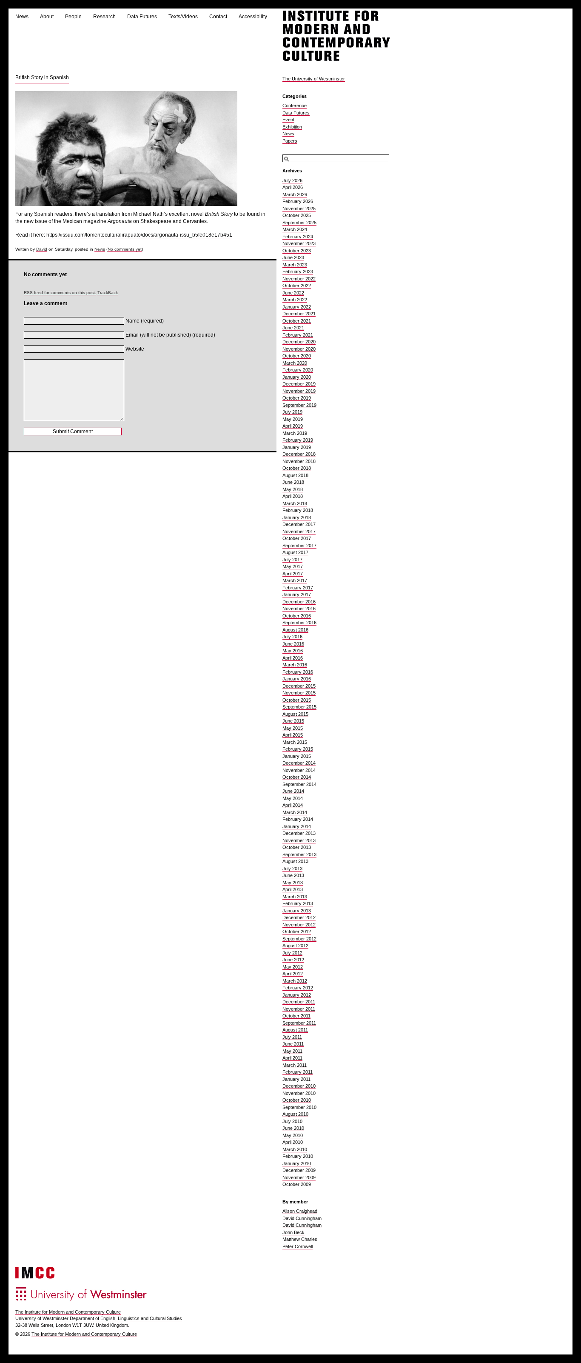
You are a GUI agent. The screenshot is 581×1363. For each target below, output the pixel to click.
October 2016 (296, 615)
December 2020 (299, 341)
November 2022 (299, 278)
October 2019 (296, 397)
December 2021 (299, 313)
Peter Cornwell (297, 1246)
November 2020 (299, 348)
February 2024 (297, 236)
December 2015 (299, 686)
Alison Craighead (299, 1211)
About (47, 17)
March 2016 (294, 664)
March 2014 (294, 812)
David (41, 249)
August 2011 (295, 1029)
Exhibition (292, 126)
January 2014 (296, 826)
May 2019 (292, 419)
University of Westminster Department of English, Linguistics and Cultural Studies (98, 1318)
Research (104, 17)
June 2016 (293, 643)
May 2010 (292, 1135)
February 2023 (297, 271)
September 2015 (299, 706)
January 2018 (296, 517)
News (21, 17)
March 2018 (294, 503)
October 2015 (296, 700)
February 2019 (297, 440)
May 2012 (292, 966)
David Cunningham (302, 1218)
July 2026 (292, 180)
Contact (218, 17)
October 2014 (296, 777)
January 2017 (296, 594)
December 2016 (299, 601)
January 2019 (296, 447)
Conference (294, 105)
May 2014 (292, 798)
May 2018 (292, 489)
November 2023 (299, 243)
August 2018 (295, 475)
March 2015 (294, 742)
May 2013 (292, 882)
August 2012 (295, 945)
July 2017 (292, 559)
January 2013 (296, 910)
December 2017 (299, 524)
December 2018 (299, 454)
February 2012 (297, 987)
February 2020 (297, 369)
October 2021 (296, 320)
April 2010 (292, 1142)
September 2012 (299, 938)
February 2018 (297, 510)
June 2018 (293, 482)
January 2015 (296, 756)
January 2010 (296, 1163)
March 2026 (294, 194)
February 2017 (297, 587)
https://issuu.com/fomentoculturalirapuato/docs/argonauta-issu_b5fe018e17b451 (139, 235)
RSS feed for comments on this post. (60, 292)
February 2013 (297, 903)
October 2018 (296, 468)
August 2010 (295, 1114)
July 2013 (292, 868)
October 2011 (296, 1015)
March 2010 (294, 1149)
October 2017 (296, 538)
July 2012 (292, 952)
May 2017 (292, 566)
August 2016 (295, 629)
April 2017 (292, 573)
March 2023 (294, 264)
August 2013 (295, 861)
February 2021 (297, 334)
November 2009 (299, 1177)
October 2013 (296, 847)
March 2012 (294, 980)
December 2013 (299, 833)
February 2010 (297, 1156)
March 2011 (294, 1065)
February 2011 (297, 1071)
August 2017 (295, 552)
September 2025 (299, 222)
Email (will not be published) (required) (170, 335)
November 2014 (299, 770)
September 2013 (299, 854)
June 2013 (293, 875)
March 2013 (294, 896)
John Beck (293, 1232)
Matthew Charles (299, 1239)
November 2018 (299, 461)
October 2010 (296, 1100)
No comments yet (125, 249)
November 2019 (299, 391)
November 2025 (299, 208)
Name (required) (144, 321)
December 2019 (299, 383)
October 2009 (296, 1184)
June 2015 (293, 720)
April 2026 (292, 187)
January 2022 (296, 306)
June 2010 (293, 1128)
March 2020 (294, 363)
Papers (289, 140)
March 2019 (294, 433)
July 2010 (292, 1121)
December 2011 (298, 1001)
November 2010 (299, 1093)
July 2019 (292, 411)
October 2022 (296, 285)
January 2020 (296, 377)
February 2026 (297, 201)
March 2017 (294, 580)
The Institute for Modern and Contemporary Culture (68, 1311)
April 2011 (292, 1057)
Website (134, 349)
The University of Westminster (313, 78)
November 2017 (299, 531)
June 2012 (293, 959)
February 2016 (297, 671)
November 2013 (299, 840)
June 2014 (293, 791)
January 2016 (296, 678)
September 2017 (299, 545)
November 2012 (299, 924)
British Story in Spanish (42, 77)
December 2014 (299, 763)
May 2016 (292, 650)
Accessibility (253, 17)
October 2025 (296, 215)
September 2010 (299, 1107)
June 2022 (293, 292)
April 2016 (292, 657)
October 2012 (296, 931)
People (73, 17)
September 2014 (299, 784)
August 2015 (295, 714)
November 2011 (298, 1009)
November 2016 (299, 608)
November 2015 (299, 692)
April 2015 (292, 734)
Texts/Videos (183, 17)
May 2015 (292, 728)
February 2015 (297, 749)
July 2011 (292, 1037)
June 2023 (293, 257)
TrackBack (107, 292)
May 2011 (292, 1051)
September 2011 (299, 1023)
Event (288, 119)
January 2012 (296, 994)
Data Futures (142, 17)
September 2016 (299, 622)
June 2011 (293, 1043)
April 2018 (292, 496)
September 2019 (299, 405)
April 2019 (292, 426)
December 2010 (299, 1086)
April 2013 (292, 889)
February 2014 (297, 819)
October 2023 (296, 250)
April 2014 (292, 805)
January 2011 (296, 1079)
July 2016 (292, 636)
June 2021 (293, 327)
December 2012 (299, 917)
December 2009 (299, 1170)
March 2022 (294, 299)
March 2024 (294, 229)
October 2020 (296, 355)
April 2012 (292, 973)
